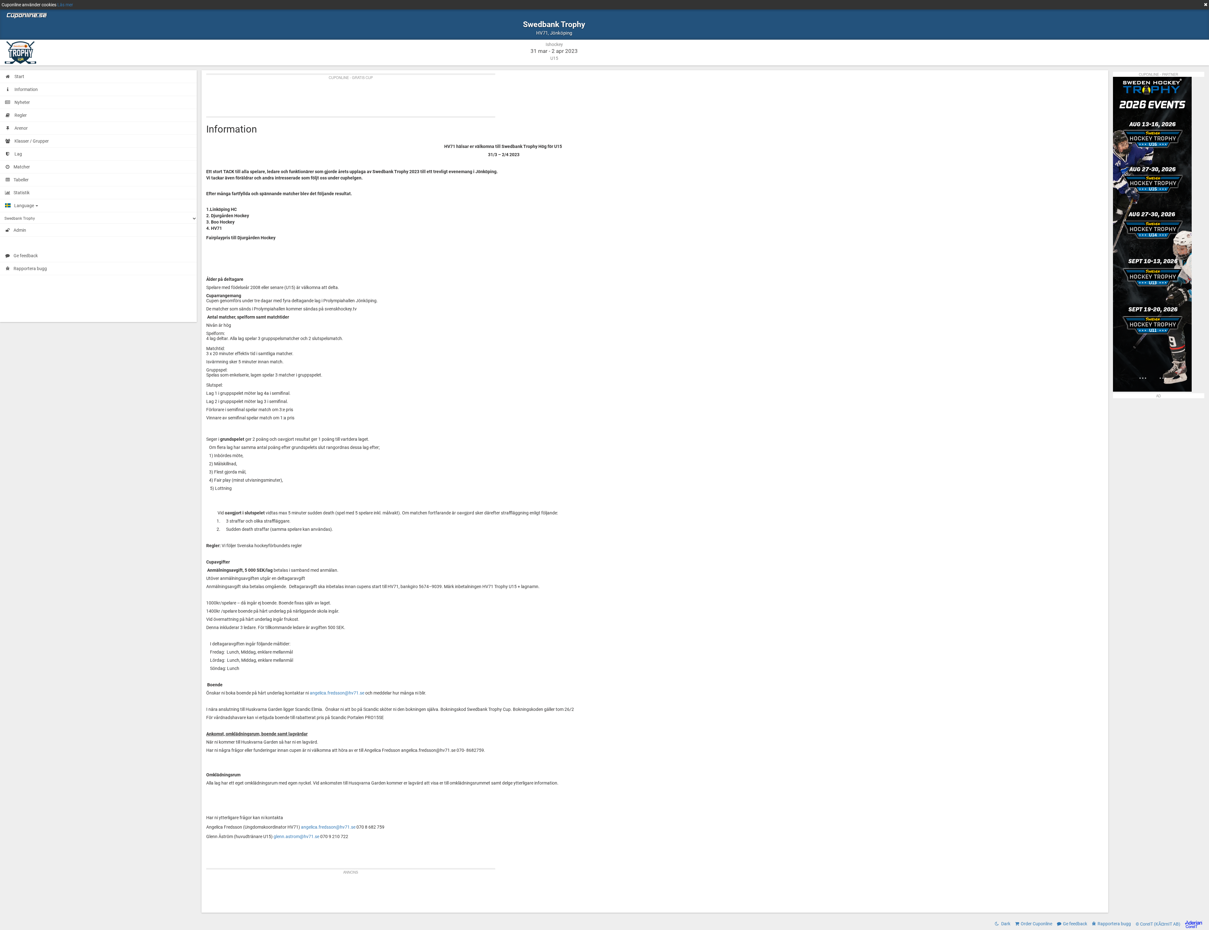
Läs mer (65, 4)
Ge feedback (26, 255)
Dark (1005, 923)
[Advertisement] (395, 94)
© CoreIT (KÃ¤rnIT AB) (1158, 924)
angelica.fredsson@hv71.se (337, 692)
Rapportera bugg (30, 268)
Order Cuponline (1036, 923)
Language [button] (24, 205)
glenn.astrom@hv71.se (296, 836)
